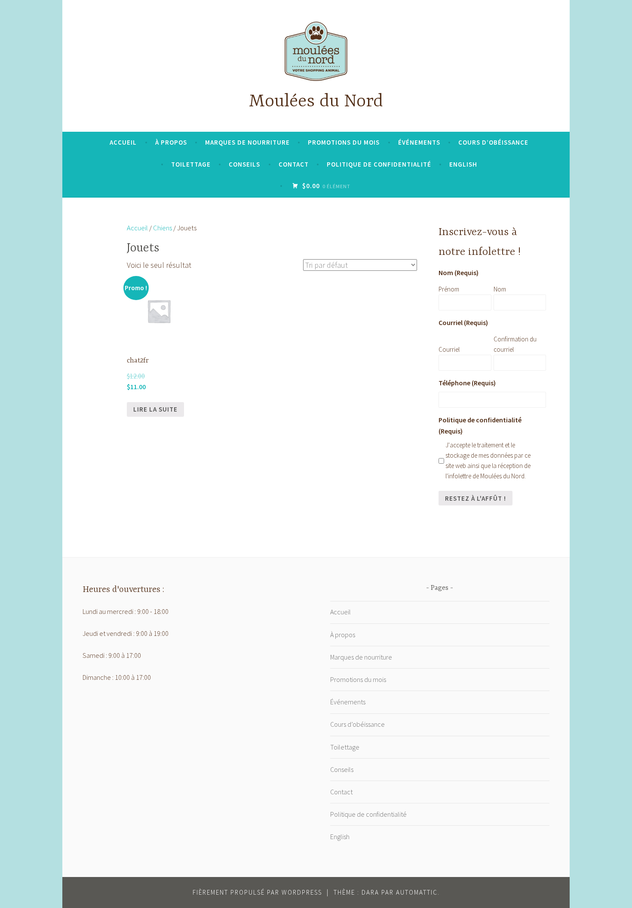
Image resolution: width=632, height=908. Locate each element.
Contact (294, 164)
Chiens (162, 227)
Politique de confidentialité (379, 164)
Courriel (449, 349)
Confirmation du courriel (515, 344)
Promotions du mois (344, 142)
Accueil (123, 142)
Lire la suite (155, 409)
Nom (500, 289)
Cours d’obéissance (493, 142)
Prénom (449, 289)
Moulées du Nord (316, 102)
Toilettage (191, 164)
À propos (171, 142)
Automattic (417, 892)
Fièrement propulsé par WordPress (257, 892)
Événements (419, 142)
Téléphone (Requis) (467, 382)
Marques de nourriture (247, 142)
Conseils (244, 164)
